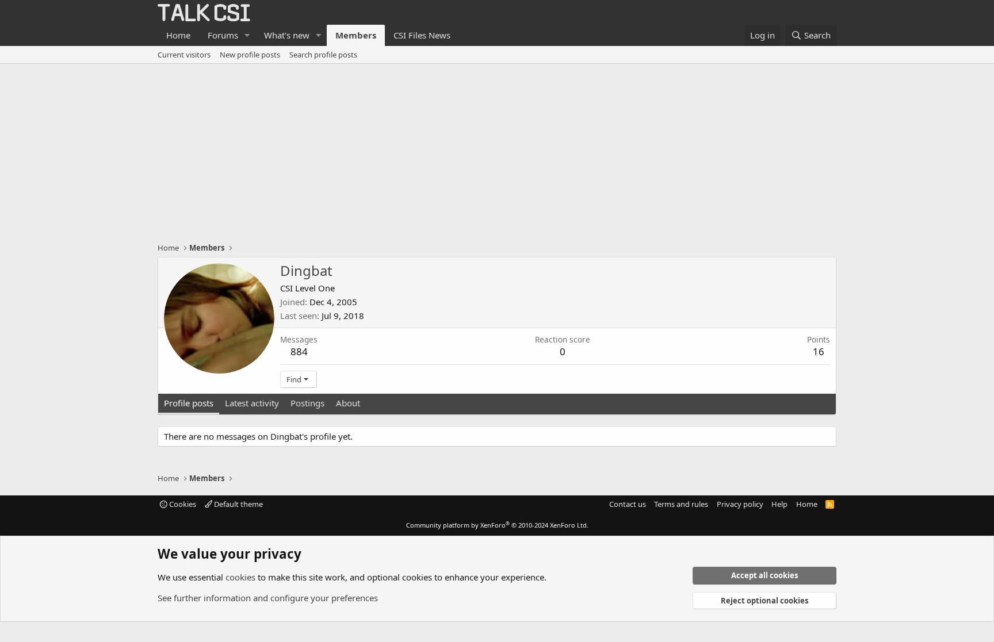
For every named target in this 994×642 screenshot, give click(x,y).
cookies (240, 577)
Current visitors (184, 54)
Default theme (237, 504)
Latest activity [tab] (252, 403)
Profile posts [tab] (188, 403)
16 (818, 351)
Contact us (627, 504)
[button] (247, 35)
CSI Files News (421, 35)
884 (299, 351)
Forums (223, 35)
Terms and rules (681, 504)
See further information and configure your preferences (268, 597)
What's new (286, 35)
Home (178, 35)
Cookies (181, 504)
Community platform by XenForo (497, 525)
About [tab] (348, 403)
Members (355, 35)
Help (779, 504)
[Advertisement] (497, 150)
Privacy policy (740, 504)
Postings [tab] (307, 403)
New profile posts (250, 54)
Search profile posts (323, 54)
